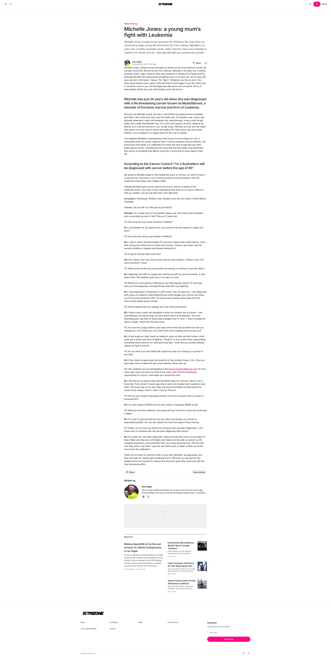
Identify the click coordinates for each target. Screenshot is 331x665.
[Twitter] (148, 497)
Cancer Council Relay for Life (182, 369)
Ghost (93, 653)
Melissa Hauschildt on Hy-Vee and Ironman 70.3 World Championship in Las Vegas (142, 547)
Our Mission (114, 622)
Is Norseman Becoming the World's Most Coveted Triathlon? (181, 545)
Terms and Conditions (88, 629)
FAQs (140, 622)
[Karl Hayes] (131, 492)
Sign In (324, 4)
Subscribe (228, 639)
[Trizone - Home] (165, 4)
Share (198, 63)
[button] (5, 4)
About (83, 622)
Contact (112, 629)
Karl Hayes (137, 62)
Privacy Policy (173, 622)
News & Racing (130, 24)
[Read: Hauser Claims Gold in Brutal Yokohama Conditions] (202, 583)
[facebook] (243, 653)
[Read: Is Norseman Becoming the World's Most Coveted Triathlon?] (202, 546)
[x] (248, 653)
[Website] (143, 497)
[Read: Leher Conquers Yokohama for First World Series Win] (202, 566)
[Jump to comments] (206, 63)
